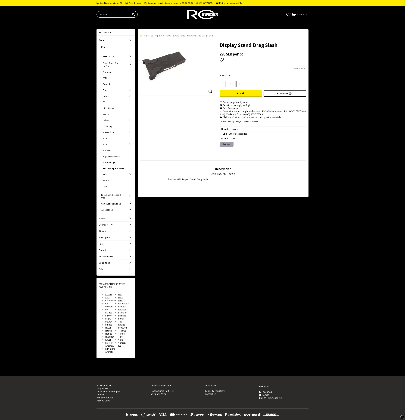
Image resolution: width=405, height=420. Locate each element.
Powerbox (123, 303)
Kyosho (106, 114)
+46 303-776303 (105, 397)
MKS (120, 297)
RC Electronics (106, 256)
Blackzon (107, 72)
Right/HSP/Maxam (111, 156)
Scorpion (122, 312)
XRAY (105, 174)
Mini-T (106, 138)
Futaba (108, 324)
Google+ (266, 394)
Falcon (108, 315)
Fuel (101, 243)
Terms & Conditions (215, 390)
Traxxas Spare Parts (113, 168)
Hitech (108, 330)
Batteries (103, 250)
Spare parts (107, 56)
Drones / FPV (105, 224)
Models (104, 47)
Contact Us (210, 393)
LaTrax (106, 120)
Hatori (108, 327)
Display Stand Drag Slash (200, 35)
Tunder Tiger (121, 335)
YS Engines (104, 262)
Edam (105, 90)
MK (120, 294)
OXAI (120, 300)
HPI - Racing (108, 108)
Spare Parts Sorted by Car (112, 64)
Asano (108, 294)
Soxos (121, 318)
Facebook (266, 391)
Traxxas (122, 330)
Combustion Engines (111, 203)
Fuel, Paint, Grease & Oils (111, 196)
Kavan (108, 339)
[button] (288, 14)
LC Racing (107, 126)
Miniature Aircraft (110, 350)
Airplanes (103, 231)
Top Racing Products (122, 324)
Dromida (107, 84)
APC (107, 297)
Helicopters (104, 237)
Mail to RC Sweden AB (270, 397)
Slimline (122, 315)
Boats (102, 218)
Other (105, 186)
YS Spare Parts (158, 393)
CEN (105, 78)
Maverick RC (109, 132)
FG (104, 102)
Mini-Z (106, 144)
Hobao (106, 96)
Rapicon (122, 309)
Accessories (107, 209)
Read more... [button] (299, 68)
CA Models (109, 305)
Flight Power (108, 320)
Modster (107, 150)
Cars (101, 40)
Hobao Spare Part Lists (162, 390)
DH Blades (108, 311)
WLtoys (106, 180)
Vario (120, 339)
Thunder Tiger (109, 162)
